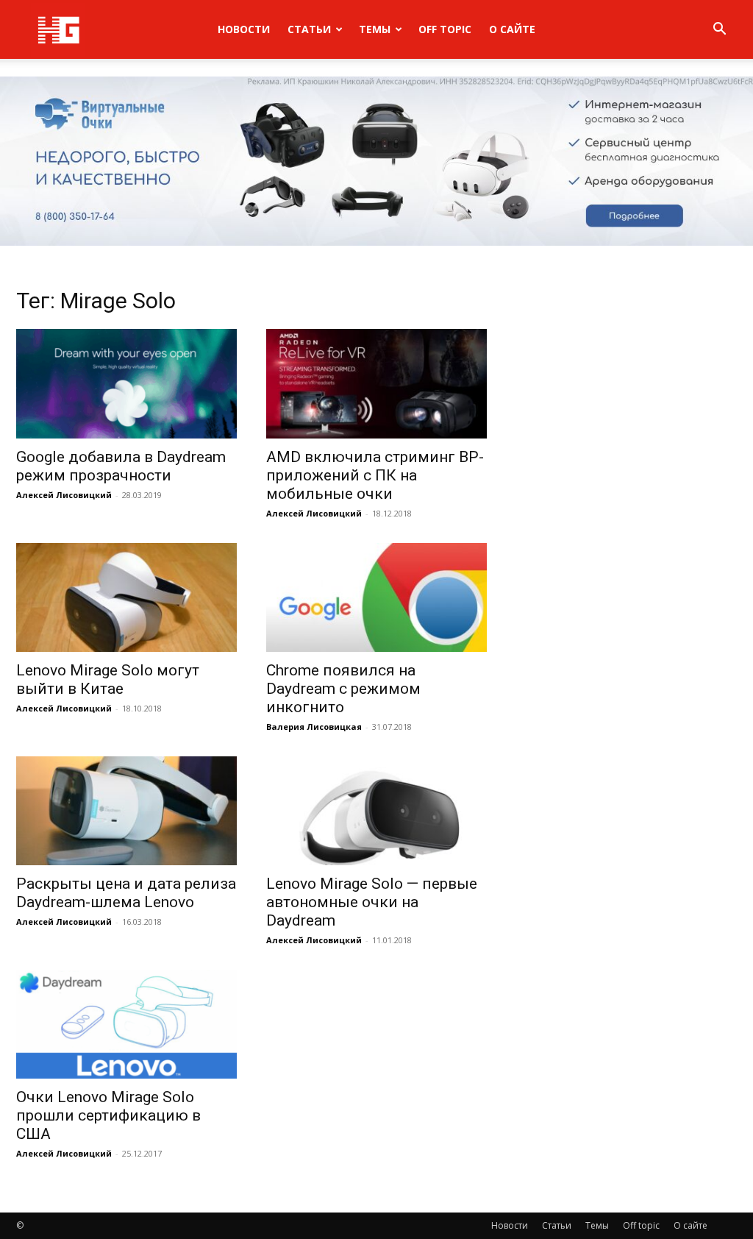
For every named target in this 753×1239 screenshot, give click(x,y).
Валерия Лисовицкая (314, 726)
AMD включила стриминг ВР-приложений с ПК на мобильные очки (375, 475)
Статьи (309, 29)
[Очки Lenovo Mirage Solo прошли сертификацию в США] (126, 1024)
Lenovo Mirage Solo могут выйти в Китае (107, 679)
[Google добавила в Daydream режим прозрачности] (126, 383)
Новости (244, 29)
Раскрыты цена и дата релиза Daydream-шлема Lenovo (126, 893)
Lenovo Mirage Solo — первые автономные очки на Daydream (371, 902)
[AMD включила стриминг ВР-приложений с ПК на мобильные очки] (376, 383)
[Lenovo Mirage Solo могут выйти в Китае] (126, 597)
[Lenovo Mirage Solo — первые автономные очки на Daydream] (376, 810)
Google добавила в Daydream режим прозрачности (121, 466)
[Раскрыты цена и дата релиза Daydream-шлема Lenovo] (126, 810)
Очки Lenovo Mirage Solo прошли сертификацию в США (108, 1115)
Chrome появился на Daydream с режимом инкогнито (343, 688)
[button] (719, 31)
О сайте (512, 29)
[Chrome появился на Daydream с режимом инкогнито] (376, 597)
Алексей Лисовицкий (64, 494)
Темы (374, 29)
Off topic (444, 29)
